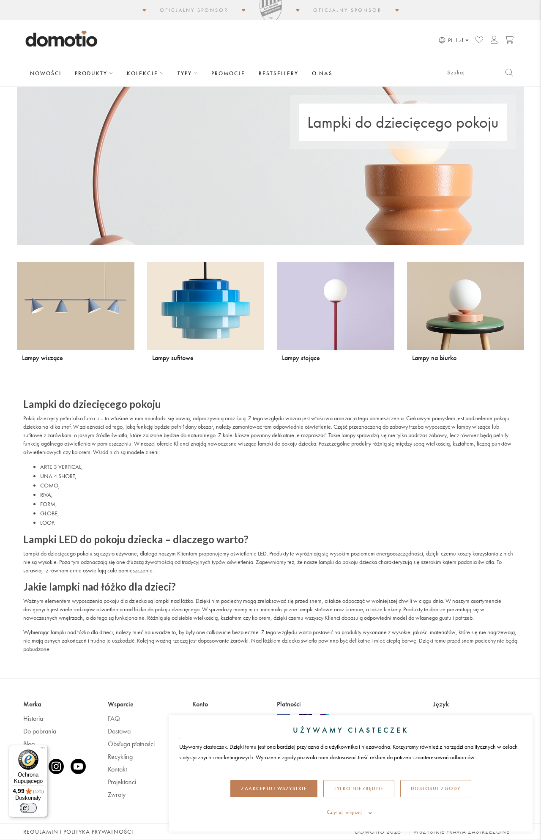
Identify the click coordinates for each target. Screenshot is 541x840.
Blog (29, 743)
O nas (322, 73)
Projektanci (122, 781)
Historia (33, 718)
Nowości (45, 73)
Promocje (228, 73)
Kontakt (117, 769)
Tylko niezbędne (359, 788)
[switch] (28, 808)
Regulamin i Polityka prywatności (78, 831)
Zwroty (117, 794)
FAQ (114, 718)
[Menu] (43, 750)
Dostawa (119, 731)
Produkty (92, 73)
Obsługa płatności (131, 743)
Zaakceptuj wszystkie (274, 788)
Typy (186, 73)
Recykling (120, 756)
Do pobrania (39, 731)
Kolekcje (143, 73)
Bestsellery (278, 73)
